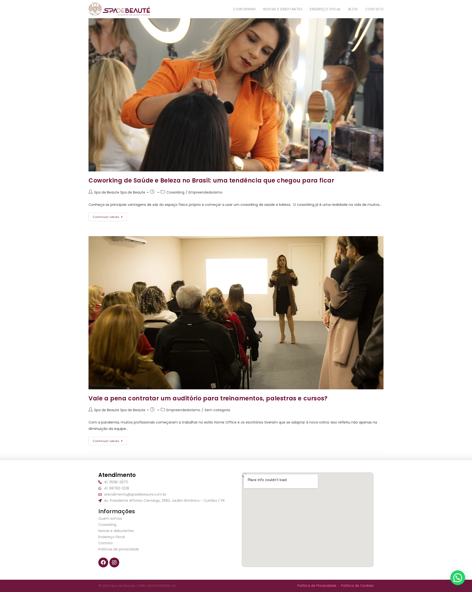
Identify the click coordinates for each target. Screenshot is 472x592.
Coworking (175, 192)
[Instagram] (114, 562)
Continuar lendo (110, 216)
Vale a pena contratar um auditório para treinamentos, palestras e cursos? (208, 398)
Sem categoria (217, 410)
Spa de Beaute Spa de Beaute (119, 192)
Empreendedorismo (205, 192)
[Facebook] (103, 562)
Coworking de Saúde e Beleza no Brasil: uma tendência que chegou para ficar (211, 180)
